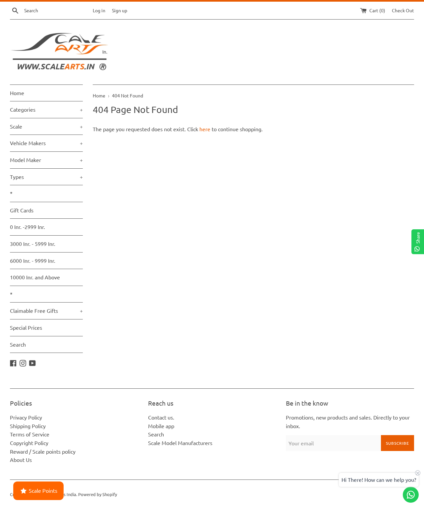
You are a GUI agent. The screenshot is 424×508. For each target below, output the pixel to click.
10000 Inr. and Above (35, 277)
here (204, 129)
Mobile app (161, 426)
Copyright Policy (29, 442)
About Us (21, 459)
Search (18, 344)
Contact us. (161, 417)
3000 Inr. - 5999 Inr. (32, 243)
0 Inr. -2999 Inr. (27, 226)
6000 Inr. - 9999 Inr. (32, 260)
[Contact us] (411, 495)
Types (46, 176)
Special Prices (26, 327)
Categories (46, 109)
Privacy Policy (26, 417)
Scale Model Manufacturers (180, 442)
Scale (46, 126)
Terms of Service (29, 434)
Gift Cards (21, 210)
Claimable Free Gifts (46, 310)
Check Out (403, 10)
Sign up (119, 10)
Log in (99, 10)
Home (17, 92)
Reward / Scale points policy (43, 451)
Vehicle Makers (46, 143)
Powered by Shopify (97, 494)
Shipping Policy (28, 426)
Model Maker (46, 159)
